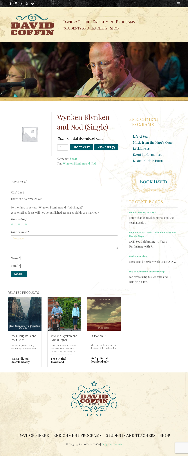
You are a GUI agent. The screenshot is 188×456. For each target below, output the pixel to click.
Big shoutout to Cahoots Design (147, 271)
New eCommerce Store (142, 212)
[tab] (19, 181)
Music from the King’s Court (153, 142)
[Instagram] (16, 3)
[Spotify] (32, 3)
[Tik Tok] (21, 3)
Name (16, 258)
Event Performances (147, 154)
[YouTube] (27, 3)
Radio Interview (138, 256)
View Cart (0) (106, 147)
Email (15, 265)
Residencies (141, 148)
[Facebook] (10, 3)
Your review (20, 232)
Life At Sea (140, 136)
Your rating (19, 219)
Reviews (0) (19, 181)
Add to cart (81, 147)
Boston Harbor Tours (148, 160)
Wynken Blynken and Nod (79, 163)
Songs (73, 158)
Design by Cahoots (111, 444)
